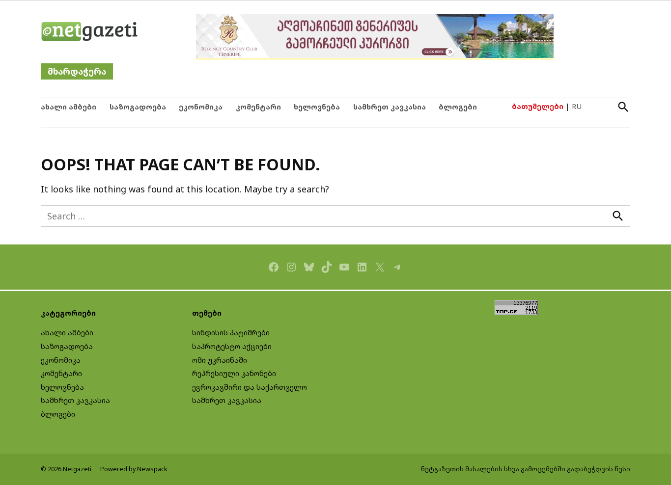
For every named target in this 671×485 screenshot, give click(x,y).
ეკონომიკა (201, 106)
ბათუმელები (537, 106)
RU (577, 106)
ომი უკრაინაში (219, 360)
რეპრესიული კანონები (234, 373)
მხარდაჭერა (77, 71)
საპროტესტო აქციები (232, 346)
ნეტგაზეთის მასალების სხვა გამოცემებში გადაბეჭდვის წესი (525, 469)
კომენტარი (258, 106)
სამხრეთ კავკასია (389, 106)
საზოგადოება (138, 106)
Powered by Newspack (134, 469)
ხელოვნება (317, 106)
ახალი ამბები (68, 106)
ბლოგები (458, 106)
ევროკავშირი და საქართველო (249, 387)
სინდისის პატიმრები (231, 332)
